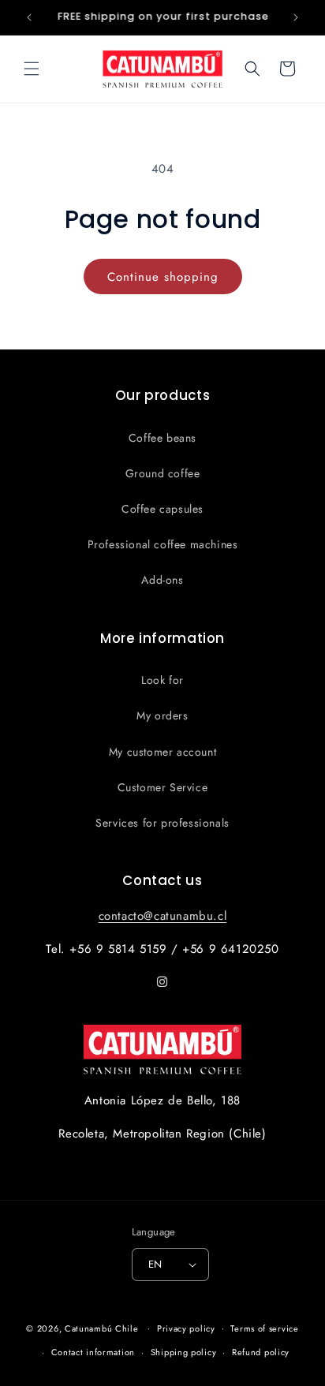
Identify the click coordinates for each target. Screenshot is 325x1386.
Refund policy (261, 1352)
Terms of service (264, 1328)
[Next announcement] (295, 17)
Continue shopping (163, 277)
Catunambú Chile (102, 1327)
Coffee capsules (162, 509)
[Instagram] (162, 982)
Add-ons (162, 580)
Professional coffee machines (163, 544)
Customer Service (163, 787)
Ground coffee (162, 473)
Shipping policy (184, 1352)
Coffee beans (162, 438)
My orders (162, 715)
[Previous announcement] (29, 17)
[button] (31, 68)
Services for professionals (162, 823)
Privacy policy (186, 1328)
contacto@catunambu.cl (163, 916)
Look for (162, 680)
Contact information (93, 1352)
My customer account (162, 752)
